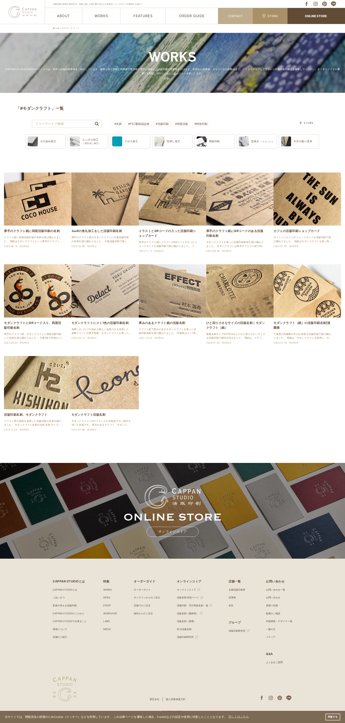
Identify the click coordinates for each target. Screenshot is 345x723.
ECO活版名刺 (184, 629)
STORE (273, 16)
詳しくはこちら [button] (239, 716)
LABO (106, 621)
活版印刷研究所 (185, 636)
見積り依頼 (272, 605)
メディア (271, 636)
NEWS (106, 597)
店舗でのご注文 (142, 605)
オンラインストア (172, 532)
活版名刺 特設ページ (188, 597)
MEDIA (107, 629)
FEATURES (142, 16)
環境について (60, 629)
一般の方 (271, 629)
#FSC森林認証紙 (138, 123)
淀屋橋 (232, 597)
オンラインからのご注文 (147, 597)
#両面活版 (181, 123)
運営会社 (155, 699)
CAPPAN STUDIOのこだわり (68, 613)
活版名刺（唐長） (186, 621)
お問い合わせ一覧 (275, 589)
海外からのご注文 (143, 613)
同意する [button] (333, 716)
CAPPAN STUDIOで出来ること (70, 621)
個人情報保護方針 (176, 699)
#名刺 (118, 123)
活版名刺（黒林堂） (187, 613)
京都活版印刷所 (237, 589)
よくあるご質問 (274, 662)
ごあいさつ (59, 597)
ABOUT (63, 16)
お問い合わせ (273, 597)
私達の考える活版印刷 (65, 605)
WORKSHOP (110, 613)
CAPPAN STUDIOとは (65, 589)
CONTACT (235, 16)
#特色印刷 (200, 123)
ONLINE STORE (316, 16)
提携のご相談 (273, 613)
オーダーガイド (142, 589)
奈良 (231, 605)
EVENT (107, 605)
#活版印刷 (162, 123)
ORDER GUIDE (192, 16)
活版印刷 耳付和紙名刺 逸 (192, 605)
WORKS (101, 16)
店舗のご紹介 (60, 636)
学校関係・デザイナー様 (279, 621)
